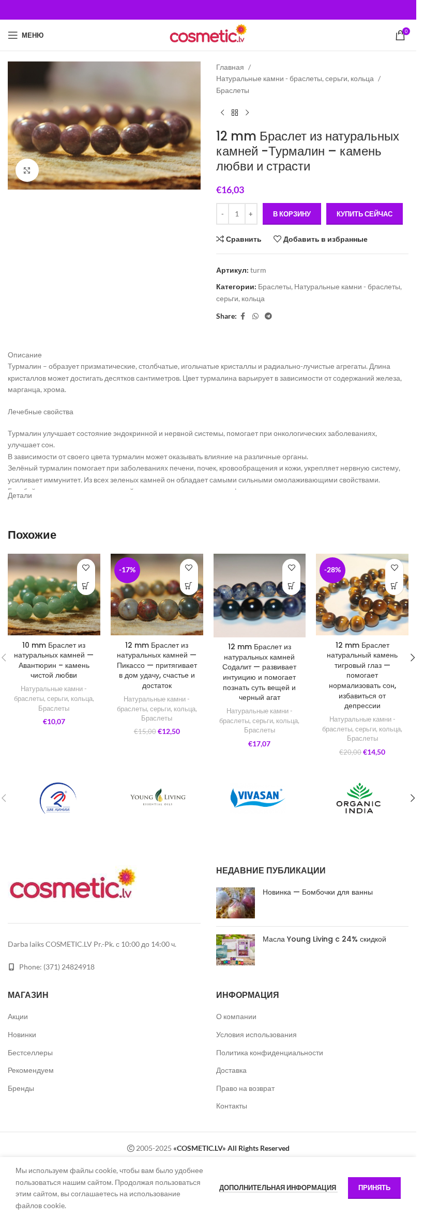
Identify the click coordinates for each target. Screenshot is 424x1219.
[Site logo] (208, 34)
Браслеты (232, 90)
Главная (230, 66)
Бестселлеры (30, 1052)
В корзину (292, 214)
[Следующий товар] (247, 112)
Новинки (22, 1034)
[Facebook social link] (243, 316)
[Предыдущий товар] (222, 112)
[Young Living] (158, 798)
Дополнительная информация (278, 1187)
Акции (18, 1016)
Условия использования (256, 1034)
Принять (374, 1187)
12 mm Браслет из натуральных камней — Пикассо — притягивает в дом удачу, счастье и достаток (157, 665)
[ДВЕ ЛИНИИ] (58, 798)
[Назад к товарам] (235, 112)
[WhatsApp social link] (255, 316)
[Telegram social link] (268, 316)
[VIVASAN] (258, 798)
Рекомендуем (31, 1070)
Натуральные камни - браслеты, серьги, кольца (295, 78)
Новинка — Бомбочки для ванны (318, 892)
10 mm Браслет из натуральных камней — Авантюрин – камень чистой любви (54, 660)
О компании (236, 1016)
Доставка (231, 1070)
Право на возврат (245, 1088)
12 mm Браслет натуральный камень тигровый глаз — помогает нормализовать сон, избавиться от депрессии (362, 675)
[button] (412, 657)
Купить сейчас (364, 214)
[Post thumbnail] (235, 902)
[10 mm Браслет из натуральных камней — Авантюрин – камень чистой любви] (54, 595)
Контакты (231, 1105)
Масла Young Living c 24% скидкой (324, 939)
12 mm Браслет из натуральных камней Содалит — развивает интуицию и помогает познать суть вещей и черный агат (259, 672)
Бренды (21, 1088)
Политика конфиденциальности (269, 1052)
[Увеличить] (27, 170)
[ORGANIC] (358, 798)
